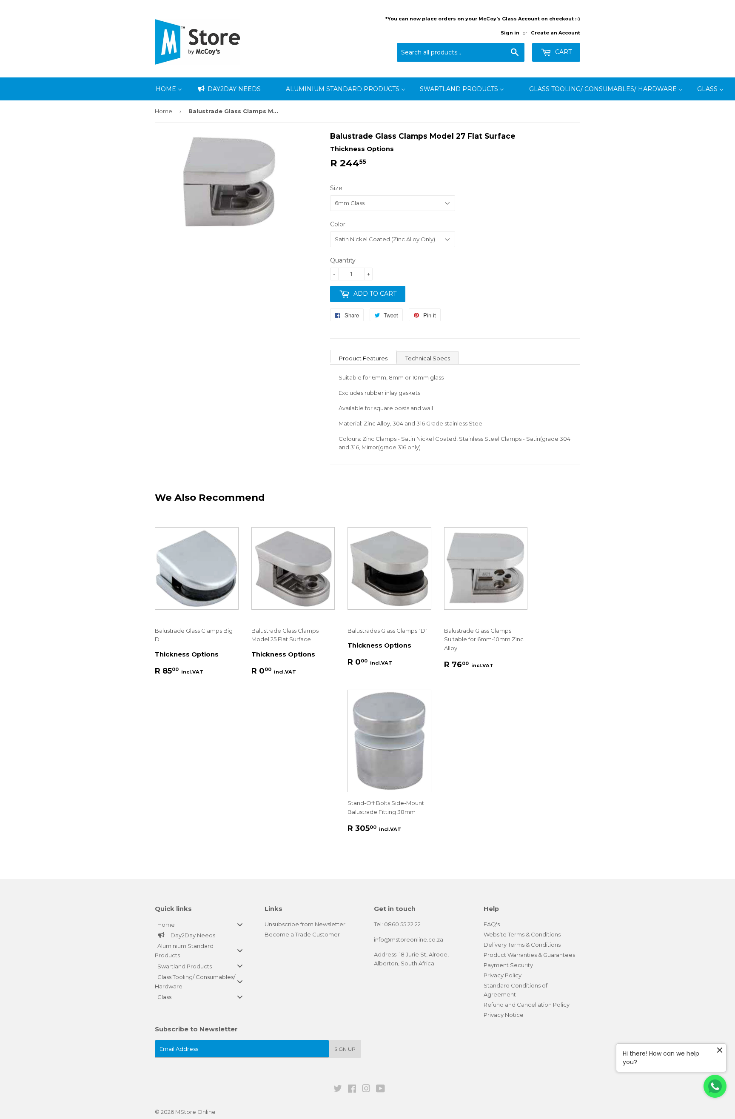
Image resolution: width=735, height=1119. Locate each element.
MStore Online (195, 1111)
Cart (562, 52)
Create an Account (555, 33)
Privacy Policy (502, 975)
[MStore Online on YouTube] (380, 1089)
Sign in (510, 33)
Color (337, 224)
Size (336, 188)
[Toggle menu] (239, 924)
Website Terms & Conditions (522, 934)
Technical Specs (427, 358)
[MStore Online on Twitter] (337, 1089)
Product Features (363, 358)
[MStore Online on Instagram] (366, 1089)
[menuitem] (168, 88)
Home (163, 111)
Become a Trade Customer (302, 934)
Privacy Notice (504, 1014)
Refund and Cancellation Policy (527, 1004)
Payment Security (508, 965)
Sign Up (345, 1049)
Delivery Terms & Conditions (522, 944)
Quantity (343, 260)
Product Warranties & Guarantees (529, 954)
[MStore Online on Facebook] (352, 1089)
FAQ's (492, 924)
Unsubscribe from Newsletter (305, 924)
